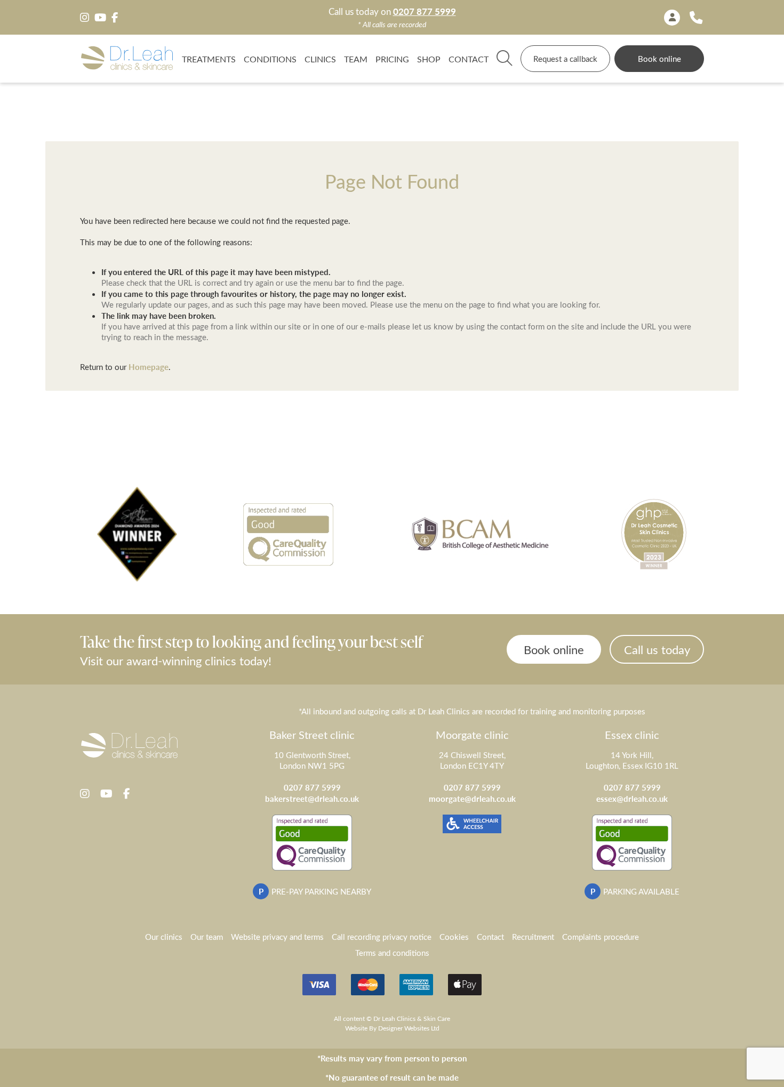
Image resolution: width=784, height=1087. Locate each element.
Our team (206, 936)
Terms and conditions (392, 952)
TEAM (355, 59)
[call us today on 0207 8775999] (696, 17)
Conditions (270, 59)
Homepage (149, 366)
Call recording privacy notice (381, 936)
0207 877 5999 (424, 11)
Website (356, 1028)
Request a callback (565, 58)
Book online (659, 58)
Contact (469, 59)
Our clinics (163, 936)
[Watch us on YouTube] (100, 17)
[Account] (672, 18)
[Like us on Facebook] (114, 17)
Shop (429, 59)
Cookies (454, 936)
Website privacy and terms (277, 936)
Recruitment (533, 936)
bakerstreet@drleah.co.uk (312, 798)
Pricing (392, 59)
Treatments (209, 59)
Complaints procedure (600, 936)
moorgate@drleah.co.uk (472, 798)
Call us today (657, 649)
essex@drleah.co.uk (632, 798)
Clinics (320, 59)
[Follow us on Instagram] (84, 17)
